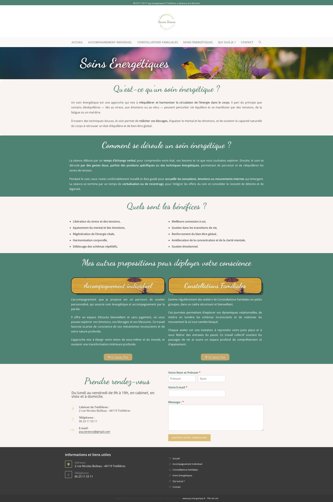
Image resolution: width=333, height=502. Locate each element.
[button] (118, 357)
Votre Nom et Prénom (184, 373)
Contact (177, 486)
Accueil (176, 458)
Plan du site (212, 498)
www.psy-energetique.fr (194, 498)
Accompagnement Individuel (187, 464)
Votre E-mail (177, 387)
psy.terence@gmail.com (94, 432)
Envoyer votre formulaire (189, 437)
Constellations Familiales (185, 469)
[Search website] (260, 42)
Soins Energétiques (182, 475)
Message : (176, 402)
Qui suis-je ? (179, 481)
